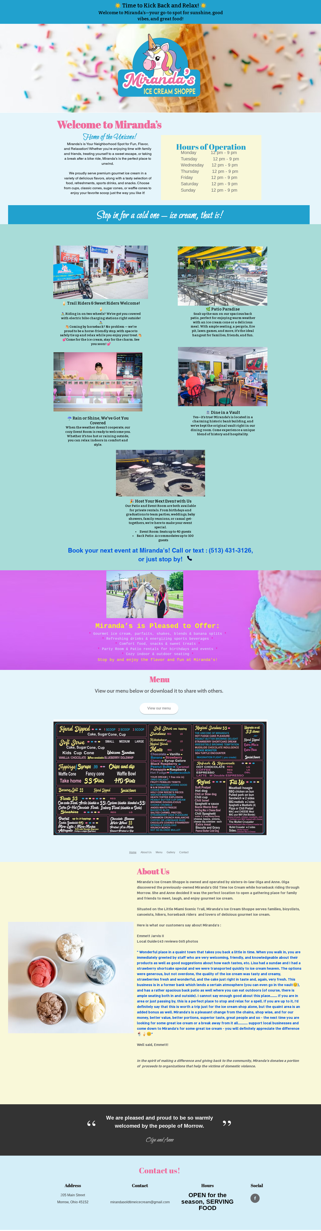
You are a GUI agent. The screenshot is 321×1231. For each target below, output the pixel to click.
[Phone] (189, 558)
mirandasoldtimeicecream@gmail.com (140, 1202)
